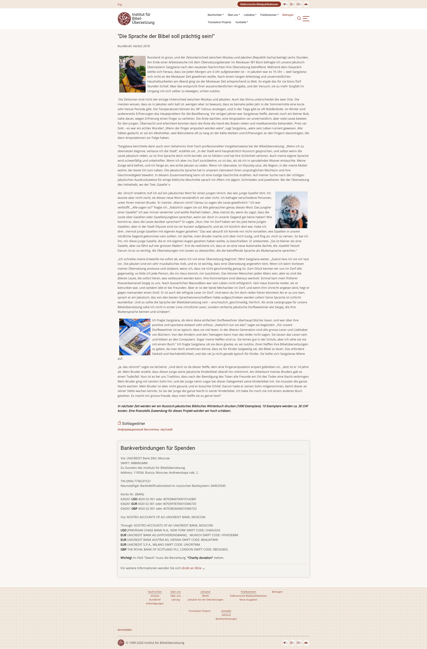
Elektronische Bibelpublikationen (259, 4)
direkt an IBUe (192, 568)
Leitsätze (249, 14)
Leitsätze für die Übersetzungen (205, 599)
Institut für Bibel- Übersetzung (143, 19)
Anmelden (125, 630)
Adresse (226, 614)
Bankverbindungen (226, 618)
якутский (166, 429)
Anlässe (155, 595)
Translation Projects (219, 22)
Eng (120, 4)
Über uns (233, 14)
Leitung (175, 599)
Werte (205, 595)
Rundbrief (155, 599)
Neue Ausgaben (248, 599)
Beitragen (288, 14)
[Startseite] (124, 18)
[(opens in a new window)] (285, 4)
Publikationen (268, 14)
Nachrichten (215, 14)
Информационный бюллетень (138, 429)
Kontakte (241, 22)
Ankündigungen (155, 603)
